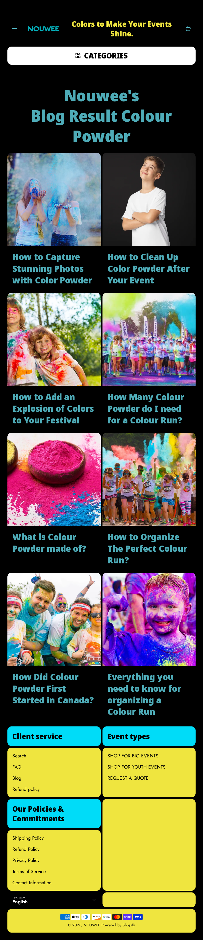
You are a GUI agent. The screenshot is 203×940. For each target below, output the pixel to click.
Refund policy (26, 789)
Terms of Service (29, 871)
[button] (188, 29)
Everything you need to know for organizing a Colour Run (144, 694)
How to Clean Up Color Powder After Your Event (148, 268)
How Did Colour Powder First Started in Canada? (53, 688)
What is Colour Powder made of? (49, 542)
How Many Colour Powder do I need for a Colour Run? (145, 408)
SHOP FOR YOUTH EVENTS (136, 766)
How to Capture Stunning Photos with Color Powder (52, 268)
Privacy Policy (25, 860)
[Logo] (43, 29)
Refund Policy (25, 849)
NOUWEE (92, 925)
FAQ (16, 766)
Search (19, 755)
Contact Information (31, 882)
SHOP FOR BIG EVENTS (132, 755)
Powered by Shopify (118, 925)
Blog (16, 777)
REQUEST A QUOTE (128, 777)
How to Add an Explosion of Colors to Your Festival (53, 408)
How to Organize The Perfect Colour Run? (147, 548)
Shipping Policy (28, 837)
